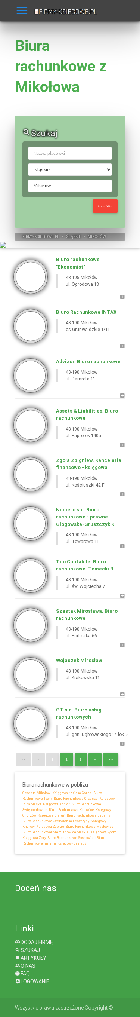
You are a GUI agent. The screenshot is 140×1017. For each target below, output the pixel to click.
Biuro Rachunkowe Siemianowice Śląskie (55, 832)
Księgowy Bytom (103, 832)
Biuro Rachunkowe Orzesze (75, 798)
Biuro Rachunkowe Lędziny (88, 815)
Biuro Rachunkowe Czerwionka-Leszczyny (55, 821)
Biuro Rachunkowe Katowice (71, 810)
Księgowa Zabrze (49, 826)
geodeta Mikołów (36, 793)
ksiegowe (44, 236)
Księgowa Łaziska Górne (72, 793)
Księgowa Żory (34, 838)
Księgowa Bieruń (51, 815)
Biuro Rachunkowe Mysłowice (89, 826)
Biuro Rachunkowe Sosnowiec (71, 838)
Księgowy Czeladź (71, 843)
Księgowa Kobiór (56, 804)
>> (110, 759)
